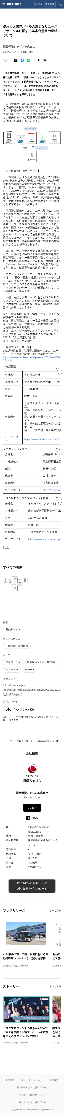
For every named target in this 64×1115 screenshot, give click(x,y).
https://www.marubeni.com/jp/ (41, 439)
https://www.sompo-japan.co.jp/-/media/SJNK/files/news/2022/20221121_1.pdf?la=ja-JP (31, 689)
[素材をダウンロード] (38, 60)
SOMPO (29, 669)
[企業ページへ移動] (32, 774)
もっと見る (55, 910)
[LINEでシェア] (28, 60)
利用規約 (54, 1079)
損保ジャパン (13, 662)
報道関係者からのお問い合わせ (32, 1087)
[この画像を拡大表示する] (15, 583)
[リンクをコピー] (45, 60)
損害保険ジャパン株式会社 (42, 662)
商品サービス (13, 629)
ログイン (38, 4)
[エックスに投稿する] (16, 60)
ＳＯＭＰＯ (12, 669)
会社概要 (10, 1079)
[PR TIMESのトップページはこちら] (14, 4)
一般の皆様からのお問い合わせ (32, 1102)
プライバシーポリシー (32, 1079)
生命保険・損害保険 (17, 645)
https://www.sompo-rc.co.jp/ (44, 539)
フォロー (32, 807)
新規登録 (49, 4)
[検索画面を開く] (60, 4)
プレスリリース (25, 741)
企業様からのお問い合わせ (32, 1094)
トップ (8, 741)
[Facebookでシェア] (22, 60)
